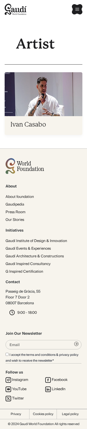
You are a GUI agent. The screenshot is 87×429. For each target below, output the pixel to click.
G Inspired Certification (24, 271)
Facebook (60, 379)
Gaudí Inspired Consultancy (28, 264)
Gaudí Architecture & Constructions (35, 256)
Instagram (20, 379)
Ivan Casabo (28, 124)
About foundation (20, 196)
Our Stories (15, 219)
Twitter (18, 398)
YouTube (19, 389)
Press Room (16, 212)
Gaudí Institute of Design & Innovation (36, 241)
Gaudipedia (15, 204)
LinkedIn (58, 389)
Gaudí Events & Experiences (28, 248)
